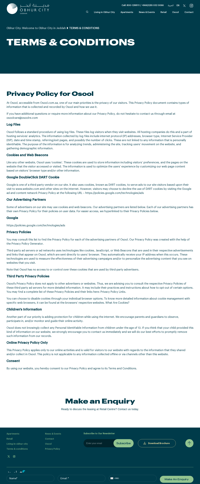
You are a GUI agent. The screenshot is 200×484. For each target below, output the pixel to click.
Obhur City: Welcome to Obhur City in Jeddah (36, 28)
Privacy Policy (52, 448)
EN (178, 5)
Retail (164, 12)
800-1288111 (133, 5)
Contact (188, 12)
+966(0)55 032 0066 (153, 5)
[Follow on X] (9, 456)
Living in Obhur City (104, 12)
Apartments (127, 12)
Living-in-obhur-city (17, 443)
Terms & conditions (17, 448)
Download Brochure (159, 443)
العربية (171, 5)
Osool (175, 12)
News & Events (147, 12)
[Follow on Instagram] (14, 456)
